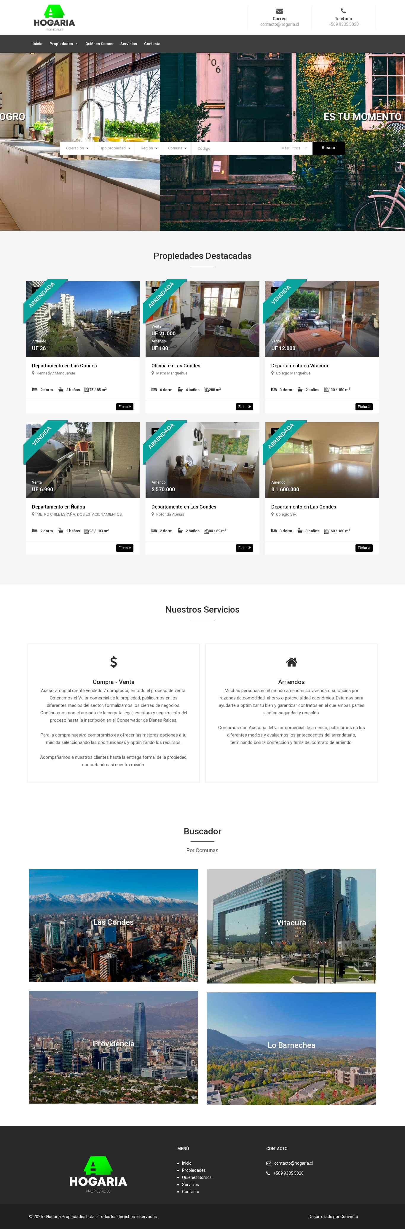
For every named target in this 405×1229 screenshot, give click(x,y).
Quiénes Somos (99, 44)
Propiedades (61, 44)
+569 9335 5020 (288, 1173)
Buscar (329, 147)
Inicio (37, 44)
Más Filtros (291, 148)
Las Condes (113, 921)
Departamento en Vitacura (299, 366)
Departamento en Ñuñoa (58, 507)
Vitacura (291, 922)
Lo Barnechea (291, 1044)
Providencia (114, 1043)
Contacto (152, 44)
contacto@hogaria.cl (293, 1163)
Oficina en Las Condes (176, 366)
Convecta (349, 1216)
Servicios (128, 44)
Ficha (124, 406)
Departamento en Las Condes (64, 366)
